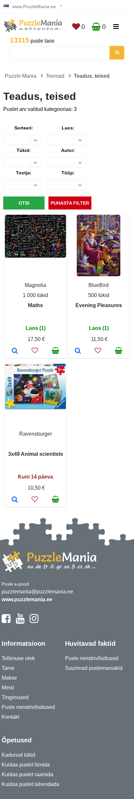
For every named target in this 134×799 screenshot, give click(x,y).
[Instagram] (34, 621)
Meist (8, 687)
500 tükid (98, 295)
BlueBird (98, 285)
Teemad (55, 76)
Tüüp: (68, 172)
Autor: (68, 150)
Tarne (8, 668)
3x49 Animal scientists (35, 454)
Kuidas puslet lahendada (30, 784)
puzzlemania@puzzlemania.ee (37, 591)
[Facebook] (6, 621)
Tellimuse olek (18, 658)
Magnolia (35, 285)
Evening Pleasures (98, 305)
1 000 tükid (35, 295)
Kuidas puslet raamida (27, 774)
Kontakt (10, 717)
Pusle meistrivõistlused (28, 707)
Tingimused (15, 697)
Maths (35, 305)
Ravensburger (35, 434)
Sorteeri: (23, 127)
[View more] (35, 256)
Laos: (68, 127)
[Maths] (15, 351)
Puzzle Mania (20, 76)
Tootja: (24, 172)
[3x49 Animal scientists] (15, 500)
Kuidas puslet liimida (26, 764)
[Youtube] (20, 621)
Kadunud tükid (18, 755)
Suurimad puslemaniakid (94, 668)
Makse (9, 678)
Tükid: (24, 150)
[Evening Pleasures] (78, 351)
